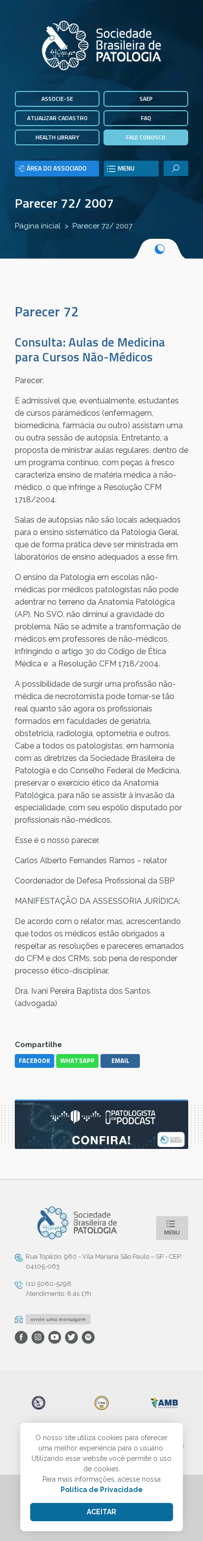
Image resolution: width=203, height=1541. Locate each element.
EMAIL (120, 1060)
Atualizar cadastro (57, 118)
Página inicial (38, 225)
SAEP (146, 98)
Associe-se (57, 98)
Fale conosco (146, 137)
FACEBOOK (34, 1060)
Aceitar (101, 1512)
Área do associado (57, 168)
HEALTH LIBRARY (57, 137)
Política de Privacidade (102, 1490)
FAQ (146, 118)
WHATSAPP (77, 1060)
